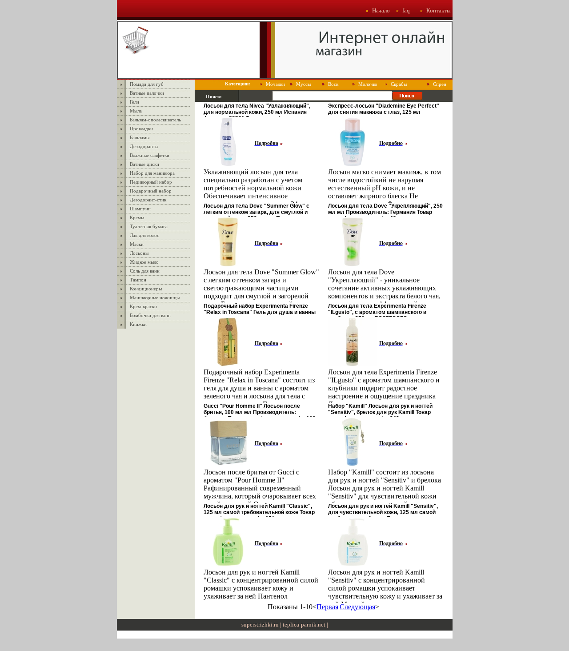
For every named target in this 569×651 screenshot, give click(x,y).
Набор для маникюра (152, 173)
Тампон (138, 279)
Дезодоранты (144, 146)
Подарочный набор (151, 190)
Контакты (438, 10)
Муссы (303, 84)
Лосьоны (139, 253)
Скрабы (399, 84)
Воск (333, 84)
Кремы (137, 217)
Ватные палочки (147, 93)
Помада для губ (147, 84)
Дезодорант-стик (148, 199)
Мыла (136, 110)
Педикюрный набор (151, 182)
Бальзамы (139, 137)
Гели (134, 101)
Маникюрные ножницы (155, 297)
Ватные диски (144, 164)
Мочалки (275, 84)
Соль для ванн (145, 270)
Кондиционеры (146, 288)
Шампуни (140, 208)
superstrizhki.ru (260, 624)
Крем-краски (143, 306)
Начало (381, 10)
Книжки (138, 324)
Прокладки (141, 128)
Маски (137, 244)
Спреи (439, 84)
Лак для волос (144, 235)
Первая (327, 607)
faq (406, 10)
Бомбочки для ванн (150, 315)
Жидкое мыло (144, 262)
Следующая (357, 607)
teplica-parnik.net (304, 624)
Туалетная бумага (149, 226)
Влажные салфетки (149, 155)
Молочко (367, 84)
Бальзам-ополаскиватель (155, 119)
